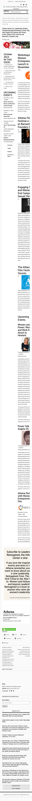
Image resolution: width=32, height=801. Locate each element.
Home (9, 18)
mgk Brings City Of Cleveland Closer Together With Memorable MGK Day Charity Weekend (16, 715)
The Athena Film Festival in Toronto (9, 83)
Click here (20, 101)
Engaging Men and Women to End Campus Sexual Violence (9, 78)
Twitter (9, 148)
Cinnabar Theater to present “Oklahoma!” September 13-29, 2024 (13, 735)
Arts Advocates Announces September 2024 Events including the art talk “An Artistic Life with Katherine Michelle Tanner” (16, 781)
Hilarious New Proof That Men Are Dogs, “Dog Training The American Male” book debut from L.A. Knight (24, 653)
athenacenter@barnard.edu (10, 617)
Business (6, 643)
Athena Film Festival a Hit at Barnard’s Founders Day (9, 72)
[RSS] (26, 4)
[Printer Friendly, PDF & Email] (9, 629)
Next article (26, 647)
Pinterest (9, 151)
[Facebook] (21, 4)
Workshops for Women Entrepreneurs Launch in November (9, 66)
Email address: (5, 700)
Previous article (7, 647)
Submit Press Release (20, 1)
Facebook (9, 145)
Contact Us (11, 1)
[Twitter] (23, 4)
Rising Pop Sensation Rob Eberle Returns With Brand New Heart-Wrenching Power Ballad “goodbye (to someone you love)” (14, 757)
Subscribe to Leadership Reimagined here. (20, 597)
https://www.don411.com (13, 688)
